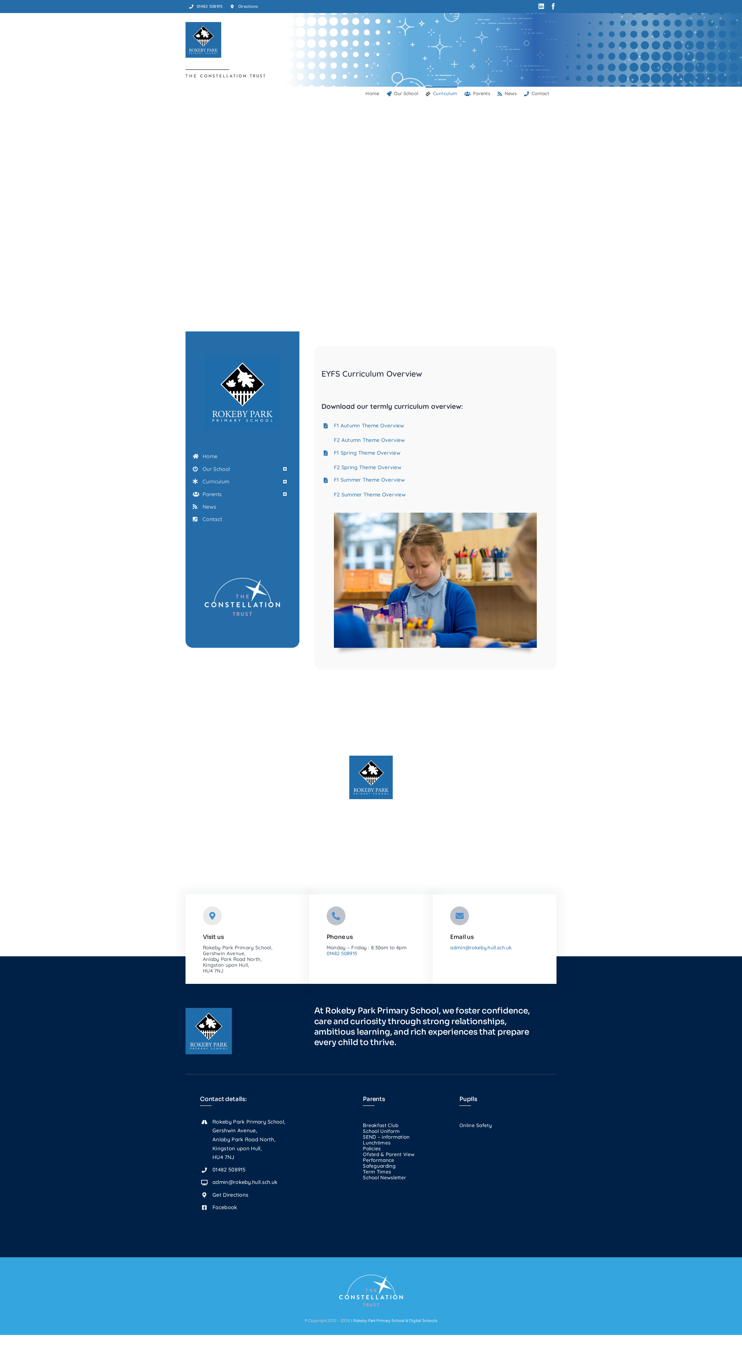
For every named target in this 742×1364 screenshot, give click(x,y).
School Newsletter (384, 1177)
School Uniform (381, 1131)
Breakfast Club (380, 1125)
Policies (372, 1148)
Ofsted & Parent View (388, 1154)
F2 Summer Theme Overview (370, 494)
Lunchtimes (376, 1143)
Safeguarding (379, 1166)
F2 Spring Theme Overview (367, 467)
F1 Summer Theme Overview (369, 479)
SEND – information (386, 1137)
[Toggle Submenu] (285, 469)
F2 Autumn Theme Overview (369, 440)
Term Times (377, 1172)
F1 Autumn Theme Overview (369, 425)
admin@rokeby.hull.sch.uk (481, 947)
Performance (378, 1160)
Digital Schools (423, 1320)
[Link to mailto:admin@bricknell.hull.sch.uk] (459, 915)
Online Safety (475, 1125)
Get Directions (230, 1194)
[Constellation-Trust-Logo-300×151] (242, 580)
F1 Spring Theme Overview (367, 452)
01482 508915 (342, 953)
